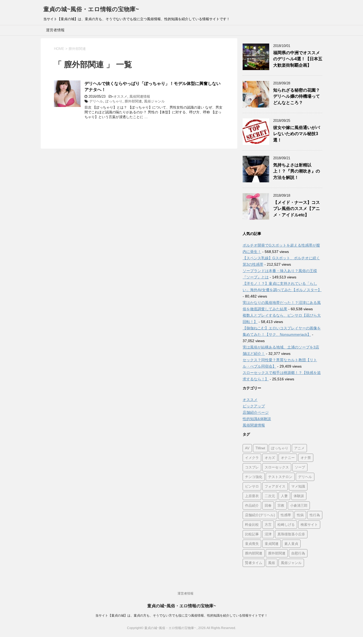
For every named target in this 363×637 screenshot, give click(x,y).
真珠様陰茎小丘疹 (291, 534)
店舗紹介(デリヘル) (260, 515)
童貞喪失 (252, 544)
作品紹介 (252, 505)
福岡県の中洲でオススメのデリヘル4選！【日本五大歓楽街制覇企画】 (297, 58)
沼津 (268, 534)
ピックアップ (254, 406)
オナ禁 (306, 458)
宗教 (280, 505)
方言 (268, 525)
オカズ (270, 458)
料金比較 (252, 525)
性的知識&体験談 (257, 419)
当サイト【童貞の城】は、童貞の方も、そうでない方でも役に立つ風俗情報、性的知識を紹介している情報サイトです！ (181, 615)
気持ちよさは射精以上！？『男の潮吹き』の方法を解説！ (296, 171)
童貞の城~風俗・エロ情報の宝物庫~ (91, 9)
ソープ (300, 467)
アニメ (299, 448)
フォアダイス (275, 486)
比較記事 (252, 534)
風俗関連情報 (139, 96)
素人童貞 (291, 544)
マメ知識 (298, 486)
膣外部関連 (133, 101)
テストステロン (280, 477)
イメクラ (252, 458)
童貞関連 (271, 544)
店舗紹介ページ (256, 412)
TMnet (260, 448)
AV (247, 448)
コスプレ (252, 467)
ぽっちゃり (114, 101)
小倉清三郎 (298, 505)
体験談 (299, 496)
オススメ (120, 96)
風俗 (271, 563)
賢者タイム (253, 563)
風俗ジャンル (154, 101)
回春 (268, 505)
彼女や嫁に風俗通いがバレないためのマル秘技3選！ (296, 133)
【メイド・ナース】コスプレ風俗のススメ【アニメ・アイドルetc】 (296, 208)
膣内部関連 (253, 553)
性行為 (315, 515)
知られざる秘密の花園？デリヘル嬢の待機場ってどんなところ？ (296, 96)
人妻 (284, 496)
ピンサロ (252, 486)
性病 (300, 515)
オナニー (288, 458)
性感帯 (286, 515)
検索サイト (309, 525)
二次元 (270, 496)
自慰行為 (298, 553)
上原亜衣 (252, 496)
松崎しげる (286, 525)
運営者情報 (55, 30)
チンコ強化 (253, 477)
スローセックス (277, 467)
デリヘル (96, 101)
